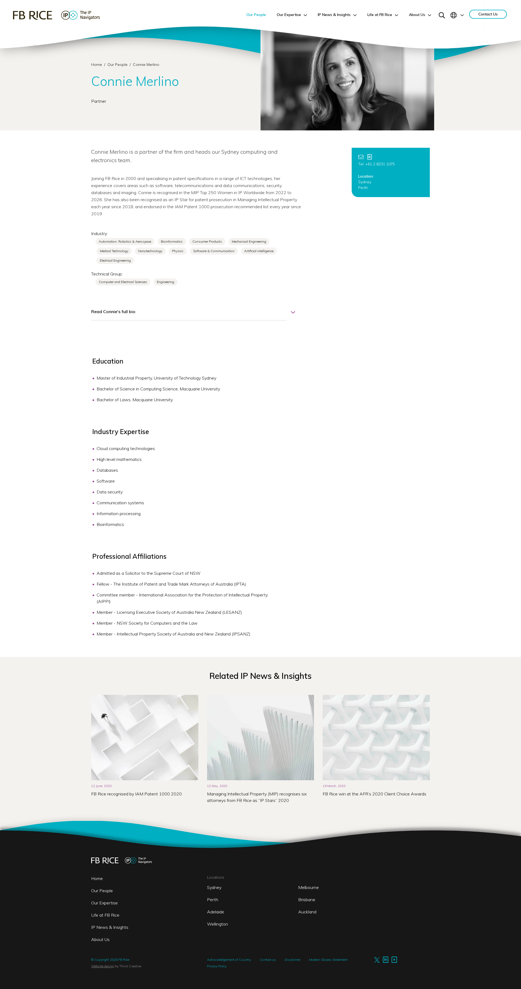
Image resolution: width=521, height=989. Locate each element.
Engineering (165, 282)
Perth (212, 899)
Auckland (307, 911)
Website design (102, 966)
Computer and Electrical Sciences (123, 282)
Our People (118, 64)
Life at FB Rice (105, 915)
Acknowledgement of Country (229, 960)
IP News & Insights (109, 927)
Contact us (268, 960)
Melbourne (308, 887)
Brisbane (306, 899)
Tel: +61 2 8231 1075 (376, 164)
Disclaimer (292, 960)
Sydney (214, 887)
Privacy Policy (217, 966)
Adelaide (215, 911)
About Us (100, 939)
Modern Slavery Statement (328, 960)
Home (96, 64)
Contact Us (488, 14)
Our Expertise (104, 902)
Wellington (217, 924)
